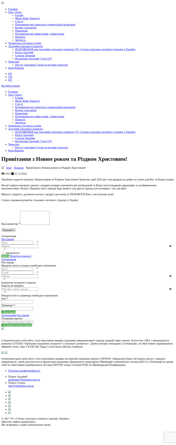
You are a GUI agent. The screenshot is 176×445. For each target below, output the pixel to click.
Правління (21, 30)
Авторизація (8, 259)
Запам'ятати (12, 253)
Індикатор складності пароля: (18, 282)
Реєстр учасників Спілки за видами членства (41, 64)
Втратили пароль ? (21, 256)
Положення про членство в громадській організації (45, 24)
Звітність (20, 40)
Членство (13, 61)
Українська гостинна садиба (24, 43)
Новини (19, 167)
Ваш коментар (10, 223)
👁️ (170, 246)
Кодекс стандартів (25, 27)
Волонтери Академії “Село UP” (33, 58)
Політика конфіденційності (24, 370)
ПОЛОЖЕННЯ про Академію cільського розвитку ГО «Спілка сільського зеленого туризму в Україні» (75, 49)
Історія (19, 15)
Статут (19, 21)
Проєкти (20, 36)
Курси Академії (24, 52)
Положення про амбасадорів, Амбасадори (39, 33)
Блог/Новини (16, 67)
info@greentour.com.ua (21, 385)
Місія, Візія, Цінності (27, 18)
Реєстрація (7, 239)
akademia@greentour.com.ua (24, 379)
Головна (13, 9)
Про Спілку (15, 12)
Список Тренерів (25, 55)
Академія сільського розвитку (25, 46)
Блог (9, 167)
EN (10, 79)
